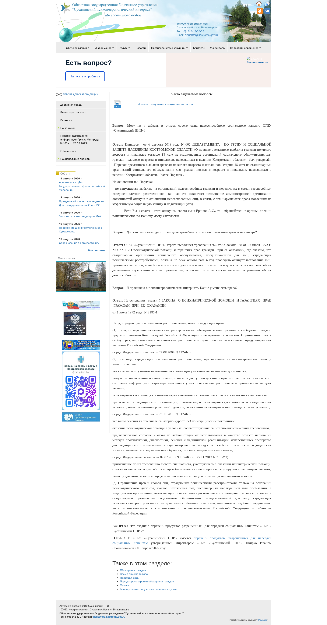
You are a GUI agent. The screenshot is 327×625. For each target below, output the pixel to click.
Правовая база (129, 577)
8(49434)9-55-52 (194, 31)
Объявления (68, 151)
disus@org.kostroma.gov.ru (201, 35)
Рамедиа (262, 619)
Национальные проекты (75, 159)
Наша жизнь (67, 128)
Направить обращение (244, 48)
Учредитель (217, 48)
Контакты (199, 48)
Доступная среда (71, 104)
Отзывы (124, 585)
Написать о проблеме (85, 76)
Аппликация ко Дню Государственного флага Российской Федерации (82, 186)
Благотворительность (73, 112)
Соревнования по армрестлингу (79, 243)
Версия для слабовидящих (80, 94)
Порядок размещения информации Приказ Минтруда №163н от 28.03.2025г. (79, 139)
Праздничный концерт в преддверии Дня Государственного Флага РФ (81, 203)
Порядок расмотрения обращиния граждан (147, 581)
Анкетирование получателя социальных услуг (148, 589)
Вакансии (66, 120)
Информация (103, 48)
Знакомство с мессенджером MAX (80, 216)
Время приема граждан (134, 574)
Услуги (123, 48)
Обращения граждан (133, 570)
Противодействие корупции (168, 48)
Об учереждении (76, 48)
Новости (140, 48)
